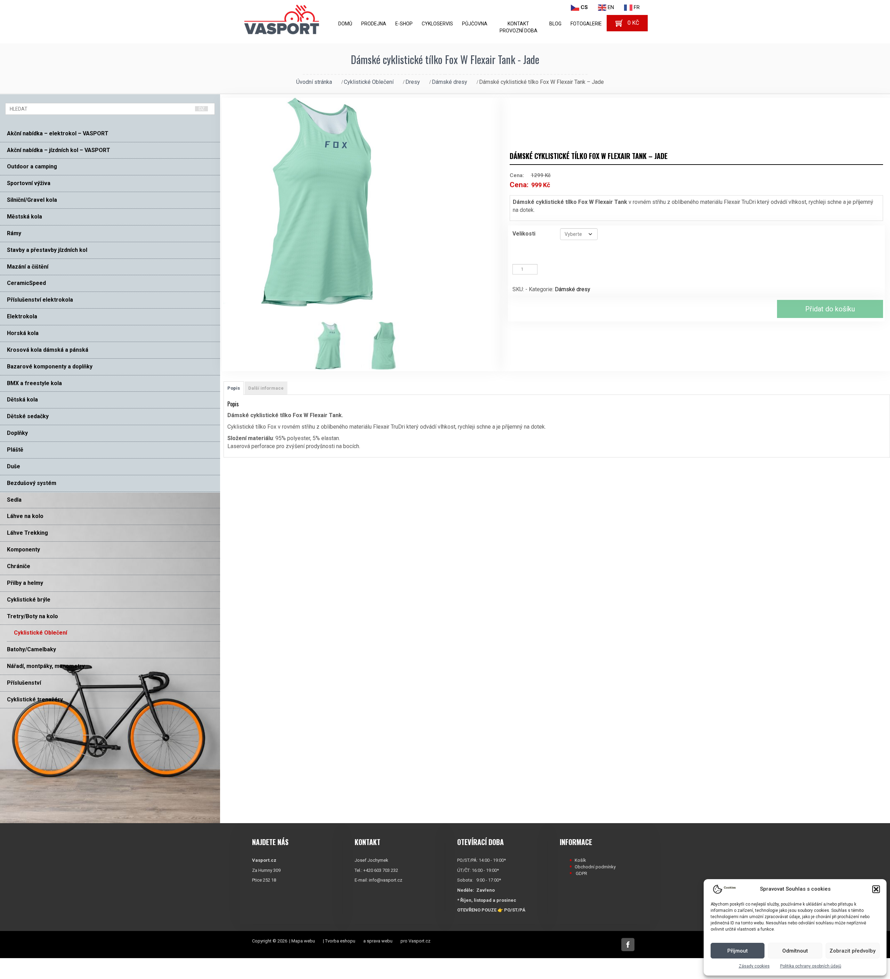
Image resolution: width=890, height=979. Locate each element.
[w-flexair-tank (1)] (388, 345)
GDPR (581, 873)
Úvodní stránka (314, 82)
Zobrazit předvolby (852, 951)
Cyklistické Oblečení (369, 82)
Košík (580, 860)
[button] (876, 889)
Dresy (412, 82)
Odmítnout (795, 951)
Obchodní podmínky (595, 866)
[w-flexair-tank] (334, 345)
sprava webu (380, 941)
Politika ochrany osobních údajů (810, 966)
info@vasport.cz (385, 880)
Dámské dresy (449, 82)
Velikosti (523, 233)
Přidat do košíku (830, 309)
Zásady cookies (754, 966)
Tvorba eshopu (340, 941)
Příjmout (737, 951)
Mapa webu (303, 941)
